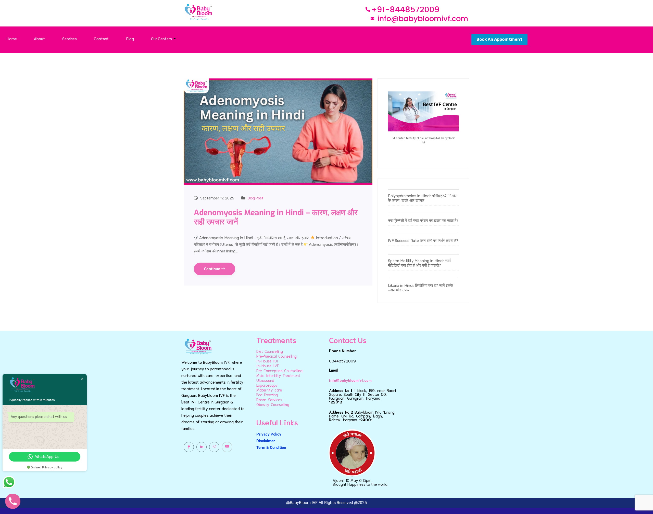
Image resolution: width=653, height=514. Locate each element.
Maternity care (269, 389)
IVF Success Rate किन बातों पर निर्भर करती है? (423, 240)
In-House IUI (267, 360)
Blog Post (255, 198)
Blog (130, 39)
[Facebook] (189, 447)
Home (11, 39)
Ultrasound (265, 380)
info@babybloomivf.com (350, 380)
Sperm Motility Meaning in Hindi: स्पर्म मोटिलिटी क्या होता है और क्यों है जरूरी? (419, 263)
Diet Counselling (269, 351)
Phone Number (342, 350)
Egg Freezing (267, 394)
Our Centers (161, 39)
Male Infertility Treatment (278, 375)
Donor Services (269, 399)
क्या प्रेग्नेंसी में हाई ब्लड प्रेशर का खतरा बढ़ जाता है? (423, 220)
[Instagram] (214, 447)
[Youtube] (227, 447)
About (39, 39)
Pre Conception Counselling (279, 370)
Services (69, 39)
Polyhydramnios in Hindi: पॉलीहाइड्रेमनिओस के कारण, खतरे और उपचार (422, 198)
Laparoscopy (267, 384)
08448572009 (342, 360)
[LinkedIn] (201, 447)
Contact (101, 39)
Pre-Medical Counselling (276, 355)
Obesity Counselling (272, 404)
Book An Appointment (499, 39)
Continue (212, 269)
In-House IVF (267, 365)
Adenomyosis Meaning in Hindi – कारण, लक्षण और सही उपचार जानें (276, 217)
